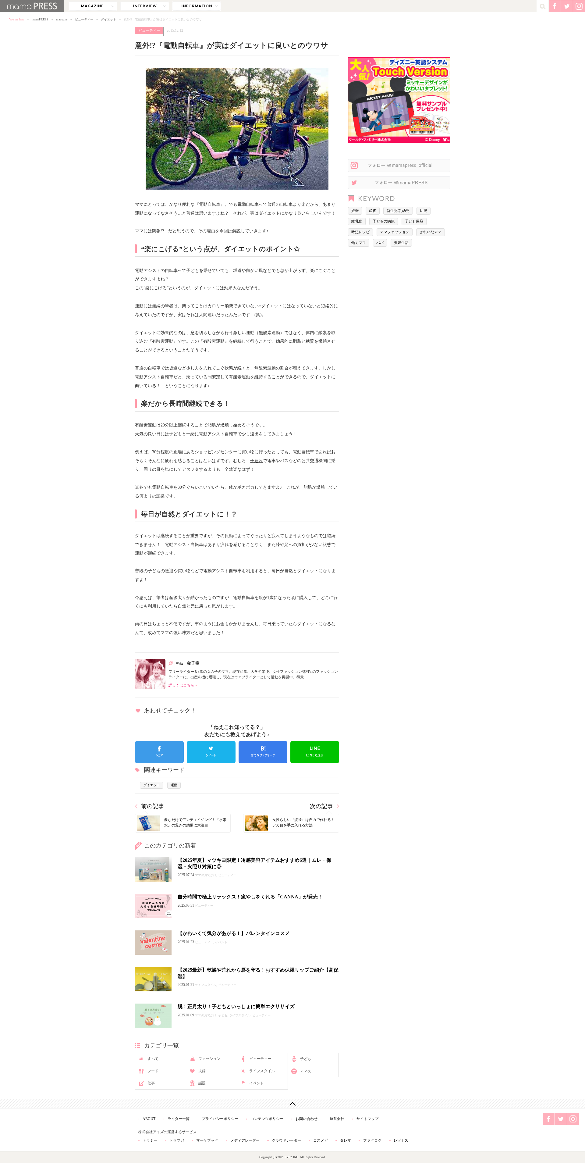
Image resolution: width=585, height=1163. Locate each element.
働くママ (358, 243)
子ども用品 (414, 221)
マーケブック (207, 1140)
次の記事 (321, 806)
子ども (305, 1059)
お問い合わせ (306, 1119)
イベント (256, 1083)
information (196, 6)
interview (144, 6)
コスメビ (320, 1140)
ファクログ (372, 1140)
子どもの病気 (384, 221)
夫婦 (202, 1071)
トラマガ (176, 1140)
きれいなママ (430, 232)
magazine (93, 6)
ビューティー (84, 19)
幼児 (423, 211)
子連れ (256, 460)
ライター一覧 (179, 1119)
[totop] (292, 1103)
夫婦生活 (401, 243)
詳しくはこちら (181, 685)
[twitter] (211, 752)
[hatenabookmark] (263, 752)
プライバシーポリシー (220, 1119)
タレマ (345, 1140)
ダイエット (108, 19)
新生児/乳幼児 (398, 211)
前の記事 (152, 806)
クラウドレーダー (286, 1140)
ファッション (209, 1059)
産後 (372, 211)
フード (152, 1071)
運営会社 (337, 1119)
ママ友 (305, 1071)
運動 (174, 785)
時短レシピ (360, 232)
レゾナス (401, 1140)
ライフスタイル (262, 1071)
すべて (152, 1059)
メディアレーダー (245, 1140)
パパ (380, 243)
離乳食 (356, 221)
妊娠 (355, 211)
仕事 (151, 1083)
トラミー (150, 1140)
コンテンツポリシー (266, 1119)
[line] (314, 752)
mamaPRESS (40, 19)
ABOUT (149, 1119)
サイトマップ (367, 1119)
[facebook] (159, 752)
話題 (202, 1083)
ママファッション (394, 232)
